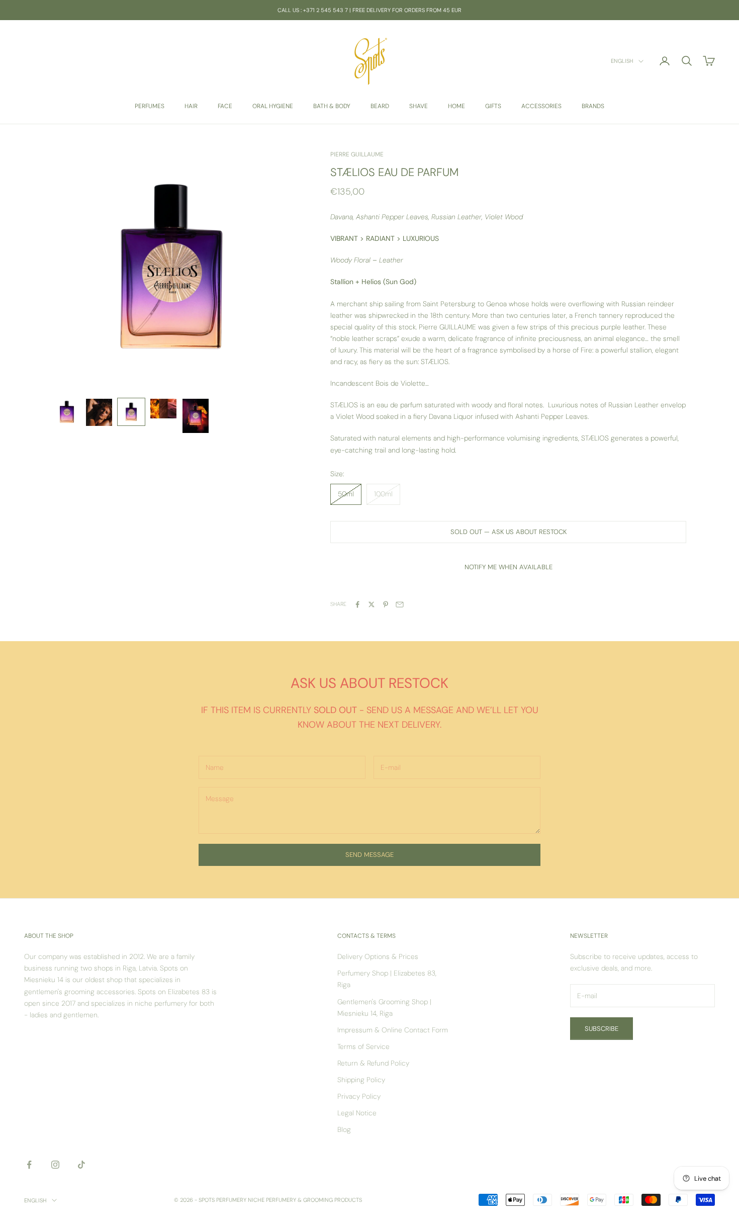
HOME (456, 106)
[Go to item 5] (195, 415)
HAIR (191, 106)
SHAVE (418, 106)
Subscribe (601, 1028)
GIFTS (493, 106)
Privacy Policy (359, 1096)
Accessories (541, 106)
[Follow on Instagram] (55, 1165)
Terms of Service (363, 1046)
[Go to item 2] (99, 412)
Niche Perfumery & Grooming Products (305, 1199)
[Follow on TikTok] (81, 1165)
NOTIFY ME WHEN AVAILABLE (508, 567)
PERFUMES (149, 106)
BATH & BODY (331, 106)
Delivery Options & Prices (377, 956)
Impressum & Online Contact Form (392, 1029)
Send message (369, 854)
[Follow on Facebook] (29, 1165)
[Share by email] (400, 604)
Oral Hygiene (272, 106)
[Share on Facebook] (357, 604)
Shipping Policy (361, 1079)
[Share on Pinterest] (386, 604)
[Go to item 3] (131, 412)
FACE (225, 106)
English (622, 61)
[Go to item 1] (67, 412)
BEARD (380, 106)
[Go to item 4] (163, 408)
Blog (344, 1129)
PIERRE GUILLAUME (357, 154)
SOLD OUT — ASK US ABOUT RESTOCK (508, 532)
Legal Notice (357, 1112)
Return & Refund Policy (373, 1063)
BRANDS (593, 106)
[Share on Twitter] (371, 604)
